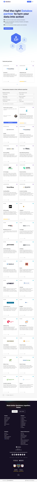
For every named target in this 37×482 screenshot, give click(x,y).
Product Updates (23, 442)
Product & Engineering (7, 436)
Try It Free (29, 1)
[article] (10, 73)
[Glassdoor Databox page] (22, 454)
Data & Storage (5, 96)
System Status (23, 437)
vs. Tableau (22, 418)
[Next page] (5, 395)
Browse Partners (8, 28)
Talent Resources (6, 437)
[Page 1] (17, 84)
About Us (5, 433)
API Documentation (23, 436)
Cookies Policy (25, 457)
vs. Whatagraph (23, 425)
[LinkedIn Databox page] (12, 454)
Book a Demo (21, 411)
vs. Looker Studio (23, 417)
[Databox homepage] (32, 1)
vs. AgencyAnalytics (24, 420)
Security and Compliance (24, 444)
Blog (21, 438)
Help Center (22, 434)
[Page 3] (19, 84)
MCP (5, 425)
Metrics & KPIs (6, 419)
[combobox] (10, 94)
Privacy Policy (17, 457)
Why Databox (6, 434)
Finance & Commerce (22, 96)
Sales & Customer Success (23, 92)
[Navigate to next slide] (33, 61)
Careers (5, 435)
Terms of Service (12, 457)
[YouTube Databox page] (14, 454)
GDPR (21, 457)
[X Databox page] (20, 454)
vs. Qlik (22, 426)
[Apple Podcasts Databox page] (24, 454)
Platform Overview (7, 417)
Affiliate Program (23, 443)
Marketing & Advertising (6, 92)
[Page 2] (18, 84)
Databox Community (24, 435)
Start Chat (22, 433)
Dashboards (6, 420)
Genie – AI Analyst (7, 418)
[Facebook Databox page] (16, 454)
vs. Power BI (22, 419)
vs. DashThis (22, 427)
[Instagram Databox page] (18, 454)
